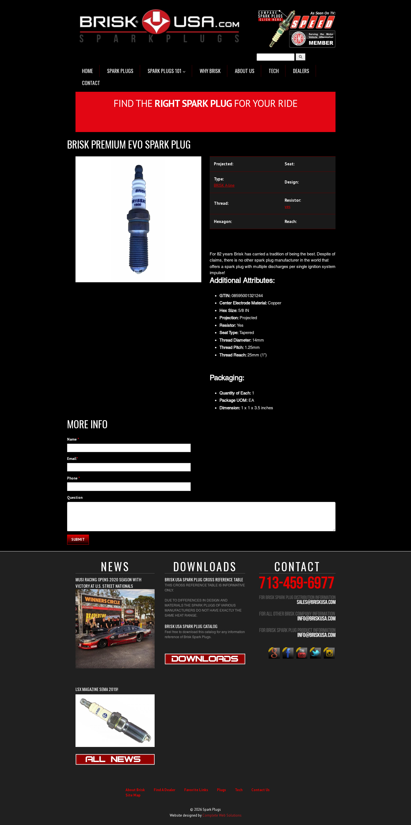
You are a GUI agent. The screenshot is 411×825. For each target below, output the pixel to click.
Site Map (133, 795)
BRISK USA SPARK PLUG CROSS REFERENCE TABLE (204, 579)
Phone (73, 478)
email (72, 458)
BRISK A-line (224, 185)
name (73, 439)
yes (287, 206)
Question (74, 497)
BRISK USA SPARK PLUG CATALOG (191, 626)
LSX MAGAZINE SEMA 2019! (96, 689)
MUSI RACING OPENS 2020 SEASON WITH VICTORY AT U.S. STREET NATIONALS (108, 582)
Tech (238, 790)
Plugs (221, 790)
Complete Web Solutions (222, 815)
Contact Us (260, 790)
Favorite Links (196, 790)
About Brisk (135, 790)
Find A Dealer (164, 790)
